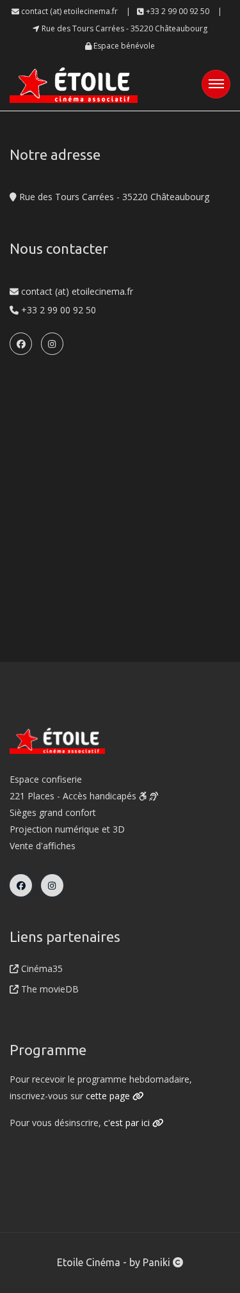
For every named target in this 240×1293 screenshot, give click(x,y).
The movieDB (49, 989)
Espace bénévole (123, 45)
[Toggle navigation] (216, 84)
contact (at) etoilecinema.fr (68, 11)
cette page (109, 1096)
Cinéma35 (41, 968)
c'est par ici (128, 1123)
